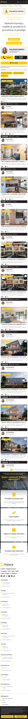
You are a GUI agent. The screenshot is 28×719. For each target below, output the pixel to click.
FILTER (15, 63)
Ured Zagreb (4, 601)
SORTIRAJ (3, 69)
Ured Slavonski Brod (6, 654)
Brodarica (11, 6)
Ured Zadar (4, 633)
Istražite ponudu (14, 39)
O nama (4, 702)
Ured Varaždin (4, 674)
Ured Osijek (4, 612)
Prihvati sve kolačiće (7, 716)
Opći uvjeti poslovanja (7, 698)
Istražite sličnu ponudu (14, 43)
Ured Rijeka (4, 622)
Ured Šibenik (4, 580)
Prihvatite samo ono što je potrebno (20, 717)
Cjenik (3, 700)
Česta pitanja (5, 704)
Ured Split (3, 590)
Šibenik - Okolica (4, 6)
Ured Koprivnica (5, 684)
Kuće (16, 6)
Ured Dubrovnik (5, 665)
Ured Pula (3, 644)
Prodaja (20, 6)
